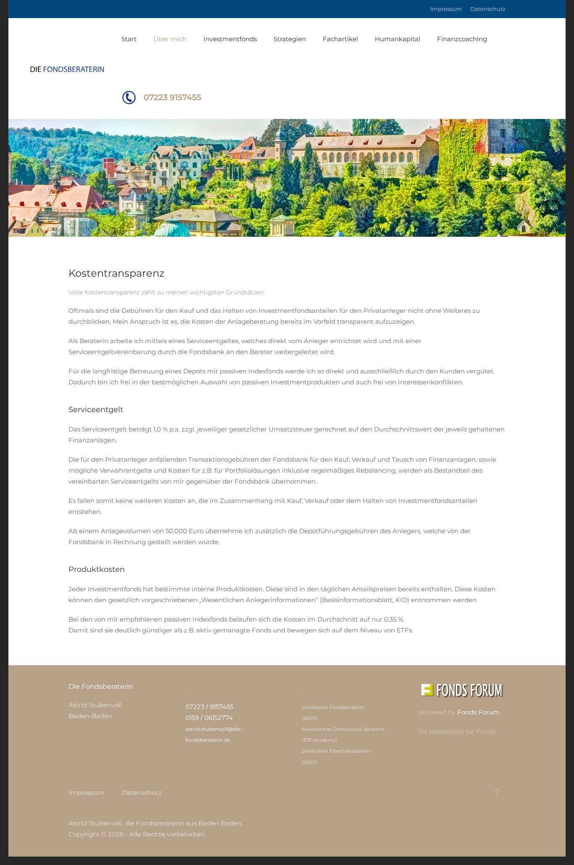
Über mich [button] (170, 39)
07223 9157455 (172, 97)
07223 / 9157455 (209, 707)
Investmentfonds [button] (230, 39)
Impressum (446, 8)
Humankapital (397, 39)
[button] (497, 792)
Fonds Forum (478, 712)
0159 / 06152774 (209, 718)
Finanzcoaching (462, 39)
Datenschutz (488, 8)
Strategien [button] (290, 39)
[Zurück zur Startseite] (73, 69)
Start (129, 39)
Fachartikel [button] (340, 39)
